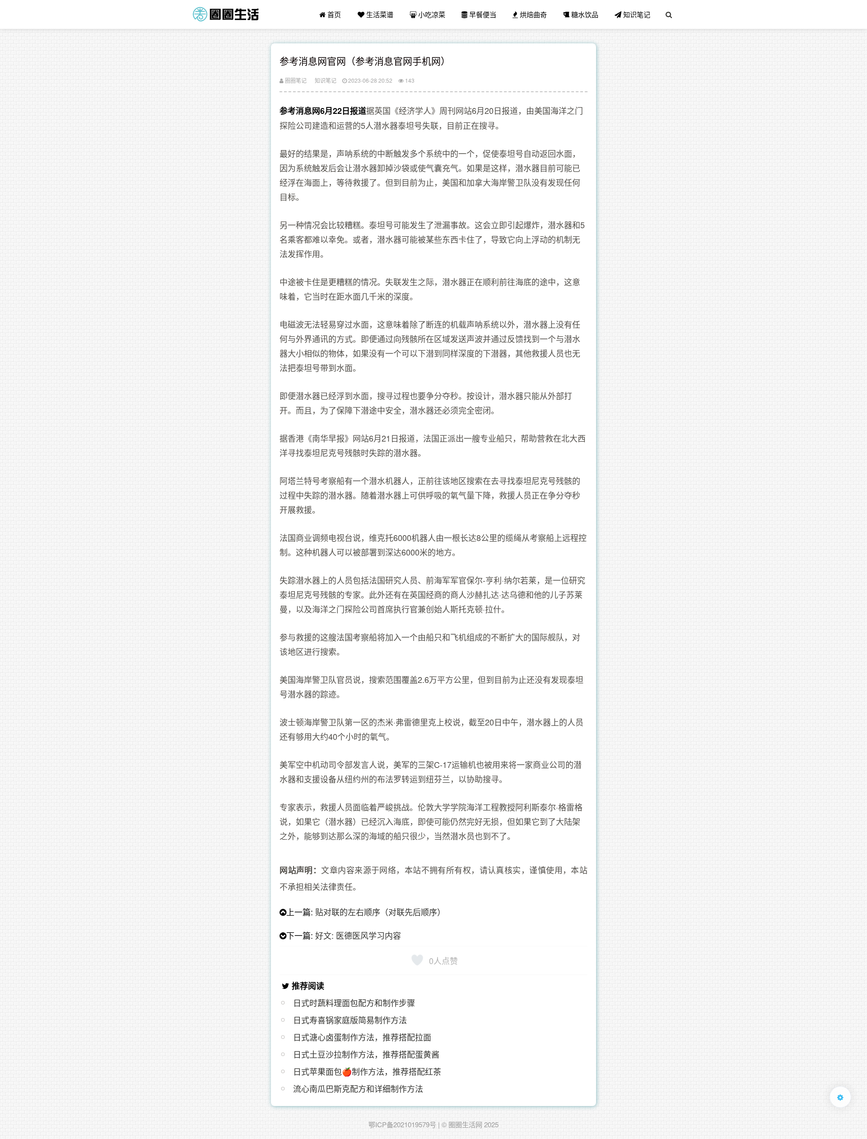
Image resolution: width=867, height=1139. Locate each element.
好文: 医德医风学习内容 (358, 935)
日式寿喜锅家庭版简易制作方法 (350, 1020)
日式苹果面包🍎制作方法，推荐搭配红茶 (367, 1071)
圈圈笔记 (295, 80)
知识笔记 (635, 14)
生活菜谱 (378, 14)
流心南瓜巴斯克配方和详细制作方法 (358, 1088)
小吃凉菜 (430, 14)
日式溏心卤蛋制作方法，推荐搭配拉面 (362, 1037)
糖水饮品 (583, 14)
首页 (333, 14)
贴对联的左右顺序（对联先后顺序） (380, 912)
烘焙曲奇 (532, 14)
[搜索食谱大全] (668, 14)
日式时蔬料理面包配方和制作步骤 (354, 1002)
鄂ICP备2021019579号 (402, 1124)
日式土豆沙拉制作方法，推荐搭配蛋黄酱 (366, 1054)
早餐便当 (481, 14)
